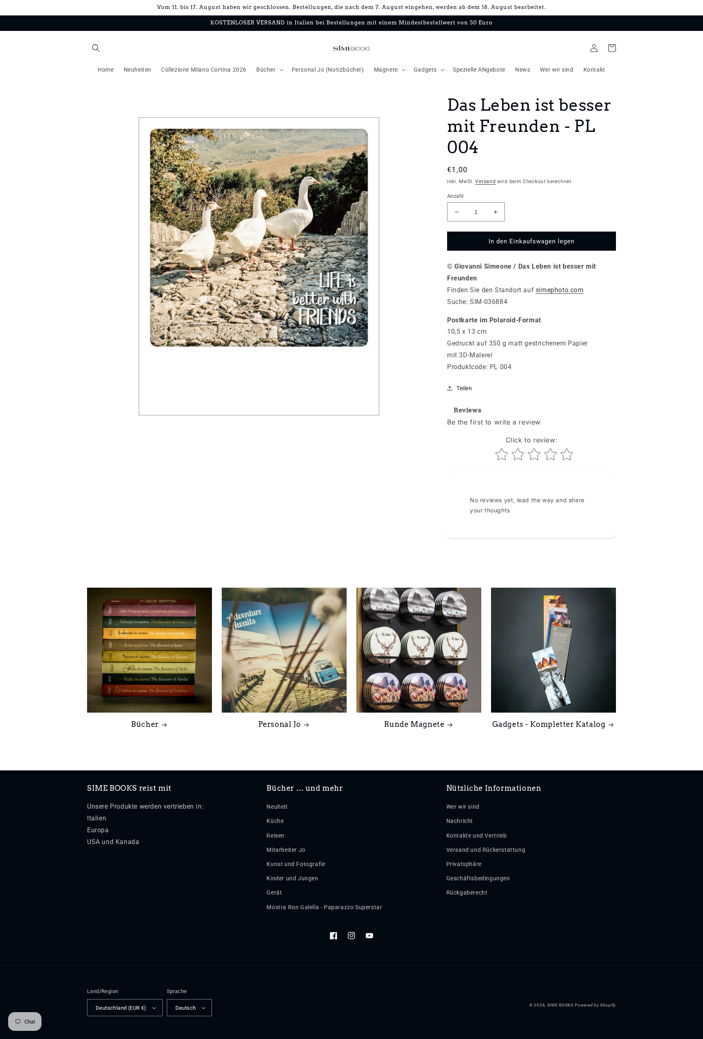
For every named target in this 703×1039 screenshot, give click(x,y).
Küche (275, 821)
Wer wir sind (463, 806)
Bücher (145, 724)
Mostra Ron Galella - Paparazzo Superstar (324, 907)
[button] (96, 48)
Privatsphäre (464, 864)
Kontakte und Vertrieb (476, 835)
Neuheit (277, 806)
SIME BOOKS (560, 1005)
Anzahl (455, 196)
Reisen (275, 835)
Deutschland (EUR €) (121, 1008)
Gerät (274, 892)
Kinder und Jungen (292, 878)
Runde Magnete (414, 724)
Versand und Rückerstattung (486, 850)
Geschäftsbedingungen (478, 878)
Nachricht (459, 821)
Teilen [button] (464, 388)
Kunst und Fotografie (295, 864)
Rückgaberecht (467, 892)
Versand (485, 181)
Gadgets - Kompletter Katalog (549, 724)
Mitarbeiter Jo (285, 850)
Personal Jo (279, 724)
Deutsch (185, 1008)
